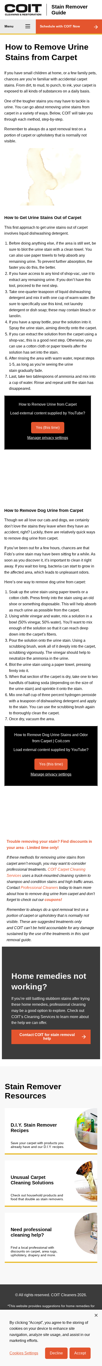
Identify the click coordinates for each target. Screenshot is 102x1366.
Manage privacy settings (47, 438)
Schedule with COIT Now (60, 26)
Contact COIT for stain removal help (47, 1037)
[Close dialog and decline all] (96, 1315)
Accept (80, 1353)
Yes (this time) (48, 428)
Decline (56, 1353)
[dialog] (51, 1338)
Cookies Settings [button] (23, 1353)
